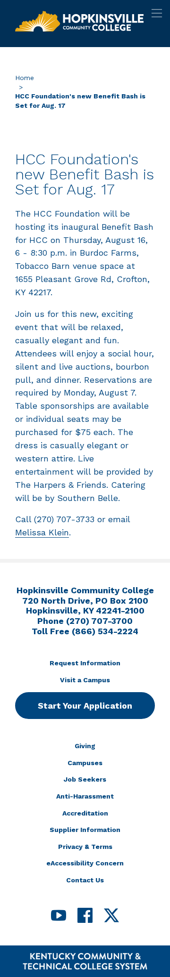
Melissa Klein (42, 532)
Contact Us (85, 880)
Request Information (85, 663)
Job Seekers (85, 779)
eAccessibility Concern (85, 863)
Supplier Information (85, 829)
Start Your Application (85, 706)
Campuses (85, 763)
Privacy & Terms (85, 846)
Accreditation (85, 813)
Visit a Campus (85, 680)
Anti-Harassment (85, 796)
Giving (85, 746)
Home (24, 77)
